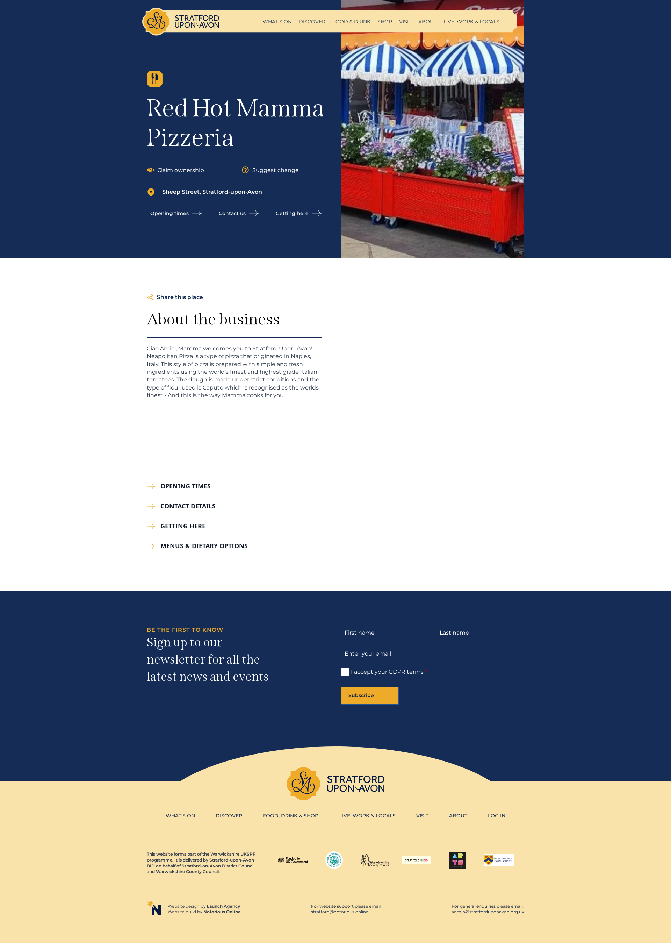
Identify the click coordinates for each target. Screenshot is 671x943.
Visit (405, 22)
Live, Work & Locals (471, 22)
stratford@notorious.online (339, 911)
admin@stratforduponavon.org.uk (488, 911)
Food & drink (351, 22)
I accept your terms (389, 672)
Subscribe (361, 695)
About (427, 22)
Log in (496, 816)
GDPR (398, 672)
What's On (180, 816)
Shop (384, 22)
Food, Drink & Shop (290, 816)
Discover (312, 22)
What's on (277, 22)
